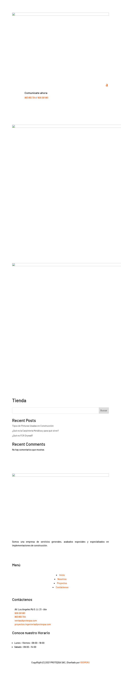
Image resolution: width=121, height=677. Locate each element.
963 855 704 (30, 97)
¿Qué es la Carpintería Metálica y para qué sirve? (35, 430)
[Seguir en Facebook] (14, 554)
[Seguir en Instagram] (20, 554)
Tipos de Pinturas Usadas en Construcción (33, 425)
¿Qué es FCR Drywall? (22, 435)
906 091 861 (43, 97)
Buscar (103, 410)
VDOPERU (85, 662)
